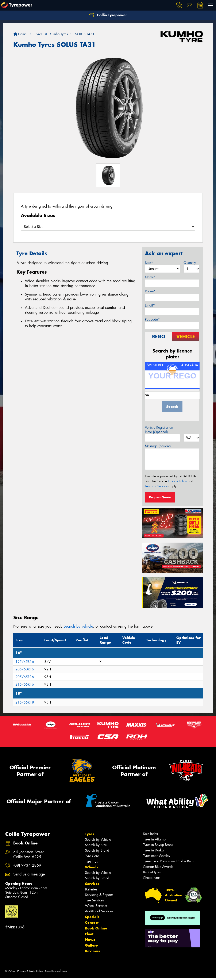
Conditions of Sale (56, 971)
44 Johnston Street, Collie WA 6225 (29, 854)
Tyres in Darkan (154, 850)
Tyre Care (92, 856)
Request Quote (160, 497)
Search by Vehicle (98, 839)
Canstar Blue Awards (158, 867)
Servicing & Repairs (99, 895)
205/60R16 (24, 669)
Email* (150, 305)
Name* (150, 277)
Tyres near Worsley (156, 856)
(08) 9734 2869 (27, 865)
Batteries (91, 889)
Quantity (190, 263)
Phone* (150, 291)
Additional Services (99, 911)
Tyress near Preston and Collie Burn (168, 861)
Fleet (89, 934)
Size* (149, 263)
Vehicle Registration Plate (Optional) (159, 429)
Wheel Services (96, 906)
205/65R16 (24, 677)
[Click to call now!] (179, 5)
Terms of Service (156, 486)
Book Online (96, 928)
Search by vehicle (78, 626)
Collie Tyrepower (111, 15)
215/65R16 (24, 684)
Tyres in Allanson (155, 839)
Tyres (89, 834)
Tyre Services (94, 900)
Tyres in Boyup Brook (158, 845)
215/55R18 (24, 702)
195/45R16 (24, 661)
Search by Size (96, 845)
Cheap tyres (151, 877)
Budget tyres (152, 872)
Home (22, 34)
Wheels (91, 867)
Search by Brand (97, 850)
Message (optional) (159, 446)
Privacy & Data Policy (30, 971)
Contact (92, 922)
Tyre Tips (91, 861)
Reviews (92, 951)
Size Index (150, 834)
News (90, 939)
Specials (92, 917)
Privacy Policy (177, 481)
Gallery (91, 945)
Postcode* (152, 319)
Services (92, 883)
